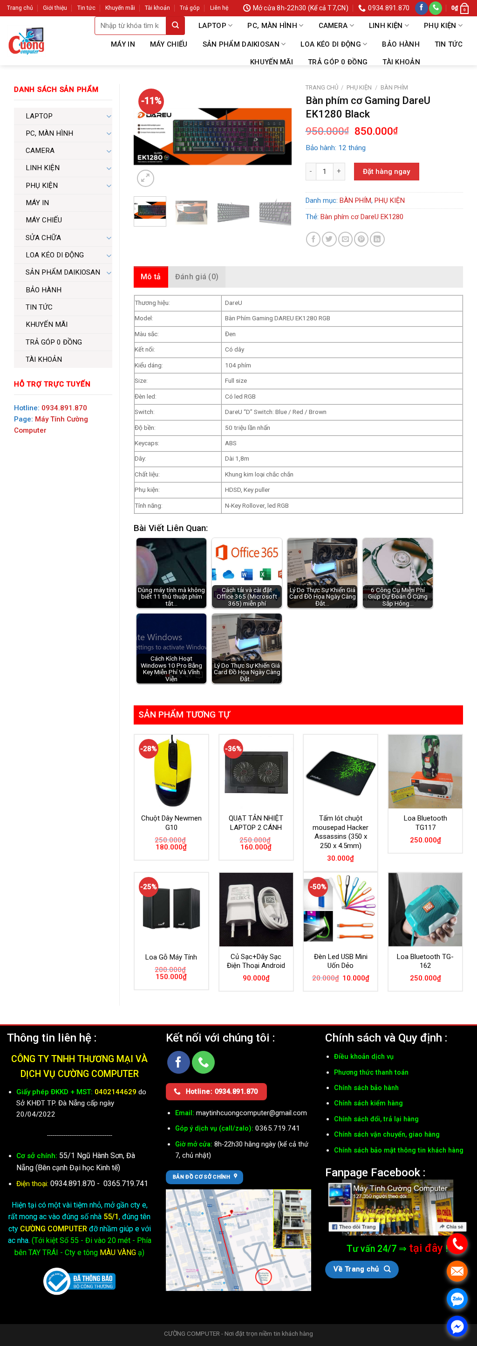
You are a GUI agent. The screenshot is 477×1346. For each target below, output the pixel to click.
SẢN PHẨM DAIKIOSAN (241, 44)
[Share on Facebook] (313, 239)
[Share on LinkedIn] (377, 239)
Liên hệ (219, 8)
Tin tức (86, 8)
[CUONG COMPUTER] (26, 40)
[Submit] (175, 25)
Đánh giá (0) (197, 276)
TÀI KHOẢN (401, 62)
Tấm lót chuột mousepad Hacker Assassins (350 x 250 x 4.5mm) (340, 832)
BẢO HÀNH (400, 44)
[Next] (276, 136)
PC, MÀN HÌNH (272, 25)
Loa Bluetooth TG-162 (425, 961)
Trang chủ (20, 8)
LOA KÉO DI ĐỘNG (330, 44)
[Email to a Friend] (345, 239)
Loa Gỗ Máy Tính (171, 957)
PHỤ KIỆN (440, 25)
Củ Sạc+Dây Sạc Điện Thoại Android (256, 961)
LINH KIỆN (386, 25)
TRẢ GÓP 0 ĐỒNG (338, 62)
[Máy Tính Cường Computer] (397, 1207)
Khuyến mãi (120, 8)
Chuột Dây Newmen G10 (171, 823)
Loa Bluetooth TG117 (425, 823)
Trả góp (190, 8)
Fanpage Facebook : (375, 1172)
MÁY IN (123, 44)
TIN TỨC (449, 44)
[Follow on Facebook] (421, 8)
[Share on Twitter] (329, 239)
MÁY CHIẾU (169, 44)
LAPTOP (212, 25)
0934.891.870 (64, 408)
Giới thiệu (55, 8)
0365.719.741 (125, 1183)
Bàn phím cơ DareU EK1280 (361, 217)
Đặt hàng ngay (386, 171)
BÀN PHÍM (394, 87)
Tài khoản (157, 8)
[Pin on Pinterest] (361, 239)
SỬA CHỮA (43, 238)
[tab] (151, 277)
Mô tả (151, 276)
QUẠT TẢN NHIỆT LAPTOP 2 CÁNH (256, 823)
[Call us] (435, 8)
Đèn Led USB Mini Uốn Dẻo (341, 961)
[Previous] (148, 136)
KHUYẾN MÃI (271, 62)
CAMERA (333, 25)
